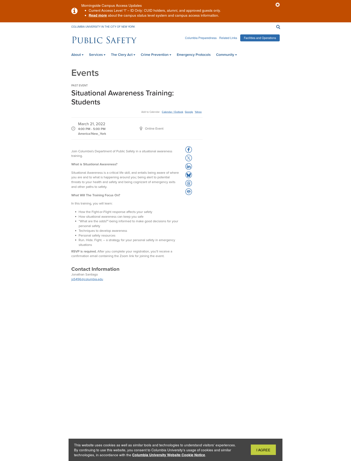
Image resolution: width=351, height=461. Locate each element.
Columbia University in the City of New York (103, 26)
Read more (98, 15)
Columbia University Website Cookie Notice (168, 454)
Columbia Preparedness (201, 38)
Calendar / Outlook (172, 112)
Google (189, 112)
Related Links (228, 38)
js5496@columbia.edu (87, 279)
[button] (277, 5)
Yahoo (198, 112)
